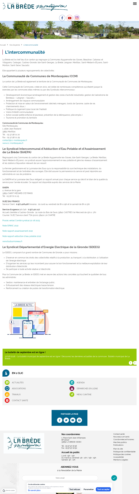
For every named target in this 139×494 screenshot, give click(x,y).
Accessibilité (118, 457)
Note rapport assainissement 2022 (17, 231)
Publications (118, 445)
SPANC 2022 (12, 226)
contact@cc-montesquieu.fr (14, 140)
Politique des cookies (122, 454)
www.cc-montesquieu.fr (12, 143)
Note (4, 226)
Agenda (81, 383)
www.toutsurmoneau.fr (12, 241)
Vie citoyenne (14, 45)
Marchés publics (120, 442)
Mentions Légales (120, 460)
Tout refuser (74, 489)
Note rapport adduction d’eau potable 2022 (21, 236)
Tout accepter (103, 489)
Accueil (3, 45)
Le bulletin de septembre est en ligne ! (25, 352)
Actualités (18, 383)
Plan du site (118, 449)
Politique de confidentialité (124, 452)
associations (19, 388)
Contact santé (20, 400)
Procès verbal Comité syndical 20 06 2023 (21, 220)
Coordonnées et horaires (123, 439)
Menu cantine (84, 394)
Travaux (16, 394)
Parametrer (89, 489)
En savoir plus (34, 490)
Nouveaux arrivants (121, 437)
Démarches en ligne (87, 388)
